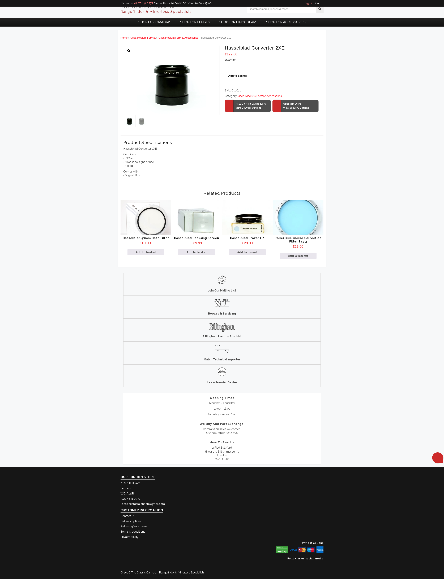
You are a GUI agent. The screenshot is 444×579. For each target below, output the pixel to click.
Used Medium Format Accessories (178, 37)
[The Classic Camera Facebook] (322, 564)
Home (124, 37)
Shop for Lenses (195, 22)
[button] (129, 51)
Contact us (128, 516)
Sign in (309, 3)
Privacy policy (129, 536)
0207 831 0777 (143, 3)
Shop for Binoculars (238, 22)
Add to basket (237, 76)
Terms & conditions (133, 531)
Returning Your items (134, 526)
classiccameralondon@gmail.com (143, 504)
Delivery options (131, 521)
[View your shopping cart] (322, 3)
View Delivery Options (248, 108)
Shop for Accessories (286, 22)
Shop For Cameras (154, 22)
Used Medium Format (143, 37)
